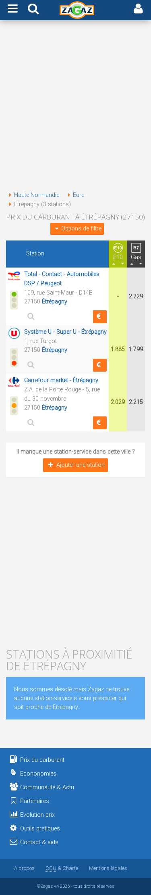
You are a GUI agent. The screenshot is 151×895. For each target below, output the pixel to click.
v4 (56, 886)
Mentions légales (108, 868)
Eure (78, 195)
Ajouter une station (80, 465)
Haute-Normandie (36, 195)
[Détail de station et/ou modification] (29, 316)
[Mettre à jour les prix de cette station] (100, 316)
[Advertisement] (75, 107)
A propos (24, 868)
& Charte (62, 868)
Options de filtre (81, 228)
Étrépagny (54, 301)
